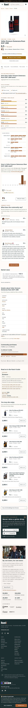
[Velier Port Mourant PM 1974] (5, 460)
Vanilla (4, 122)
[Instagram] (5, 633)
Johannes (7, 218)
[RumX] (6, 4)
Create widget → (17, 338)
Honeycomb (23, 136)
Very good (9, 46)
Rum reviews (22, 66)
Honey (19, 136)
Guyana (4, 297)
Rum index (17, 653)
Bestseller (3, 641)
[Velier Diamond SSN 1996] (5, 444)
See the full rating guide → (17, 171)
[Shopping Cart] (26, 4)
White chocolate (14, 136)
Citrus (4, 107)
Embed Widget (4, 669)
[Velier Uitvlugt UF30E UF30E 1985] (5, 428)
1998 (3, 327)
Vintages (16, 651)
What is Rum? (17, 639)
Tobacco (5, 118)
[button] (14, 24)
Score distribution (14, 66)
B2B (2, 667)
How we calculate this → (6, 282)
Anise (15, 140)
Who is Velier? (6, 393)
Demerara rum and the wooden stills (10, 397)
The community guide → (21, 93)
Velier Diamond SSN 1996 (15, 441)
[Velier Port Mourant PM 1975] (5, 413)
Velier (3, 305)
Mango (4, 114)
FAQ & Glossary (18, 641)
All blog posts (17, 644)
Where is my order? (19, 660)
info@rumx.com (5, 629)
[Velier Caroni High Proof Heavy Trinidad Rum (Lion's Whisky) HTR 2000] (5, 476)
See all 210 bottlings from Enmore (14, 507)
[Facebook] (2, 633)
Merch (2, 647)
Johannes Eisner (9, 229)
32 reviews (16, 415)
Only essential (8, 705)
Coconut (5, 110)
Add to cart (22, 420)
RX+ (2, 670)
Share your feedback (19, 662)
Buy (2, 66)
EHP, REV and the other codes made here (12, 388)
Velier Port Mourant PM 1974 (16, 457)
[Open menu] (2, 4)
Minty (15, 157)
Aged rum (3, 39)
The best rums (4, 642)
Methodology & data (5, 663)
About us (3, 660)
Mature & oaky (5, 90)
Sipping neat (14, 90)
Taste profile (6, 66)
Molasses (16, 148)
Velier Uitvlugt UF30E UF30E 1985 (17, 426)
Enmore (4, 301)
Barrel (4, 103)
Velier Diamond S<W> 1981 (15, 490)
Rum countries (18, 646)
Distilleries (17, 647)
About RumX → (7, 587)
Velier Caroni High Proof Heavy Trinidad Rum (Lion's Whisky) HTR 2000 (16, 474)
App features (3, 665)
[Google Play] (5, 690)
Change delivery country (14, 60)
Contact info (17, 663)
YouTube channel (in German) (10, 590)
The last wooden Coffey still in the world (11, 384)
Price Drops (17, 654)
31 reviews (16, 462)
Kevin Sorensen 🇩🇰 (9, 243)
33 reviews (16, 446)
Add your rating (20, 198)
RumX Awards (4, 646)
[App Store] (2, 690)
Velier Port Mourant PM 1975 (16, 410)
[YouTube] (8, 633)
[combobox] (17, 4)
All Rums (3, 639)
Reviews (2, 662)
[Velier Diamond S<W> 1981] (5, 492)
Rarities (8, 310)
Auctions (3, 644)
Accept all (21, 705)
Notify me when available (15, 57)
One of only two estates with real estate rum (12, 386)
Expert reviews (18, 642)
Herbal (2, 99)
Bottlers (16, 649)
